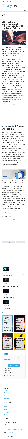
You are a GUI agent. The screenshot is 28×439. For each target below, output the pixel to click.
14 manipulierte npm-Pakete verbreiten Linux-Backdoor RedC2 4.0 (19, 324)
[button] (4, 15)
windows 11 (21, 242)
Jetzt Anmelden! (14, 365)
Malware (12, 242)
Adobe (5, 242)
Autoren (5, 414)
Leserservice (7, 408)
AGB (5, 395)
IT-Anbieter (6, 412)
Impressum (6, 396)
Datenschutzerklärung (9, 375)
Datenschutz (6, 393)
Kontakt (5, 390)
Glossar (5, 406)
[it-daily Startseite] (12, 6)
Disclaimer (6, 398)
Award (5, 409)
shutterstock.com (11, 432)
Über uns (6, 392)
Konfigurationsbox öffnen (16, 429)
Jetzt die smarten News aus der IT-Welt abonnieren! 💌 (14, 358)
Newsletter (6, 411)
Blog (8, 213)
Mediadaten (6, 405)
